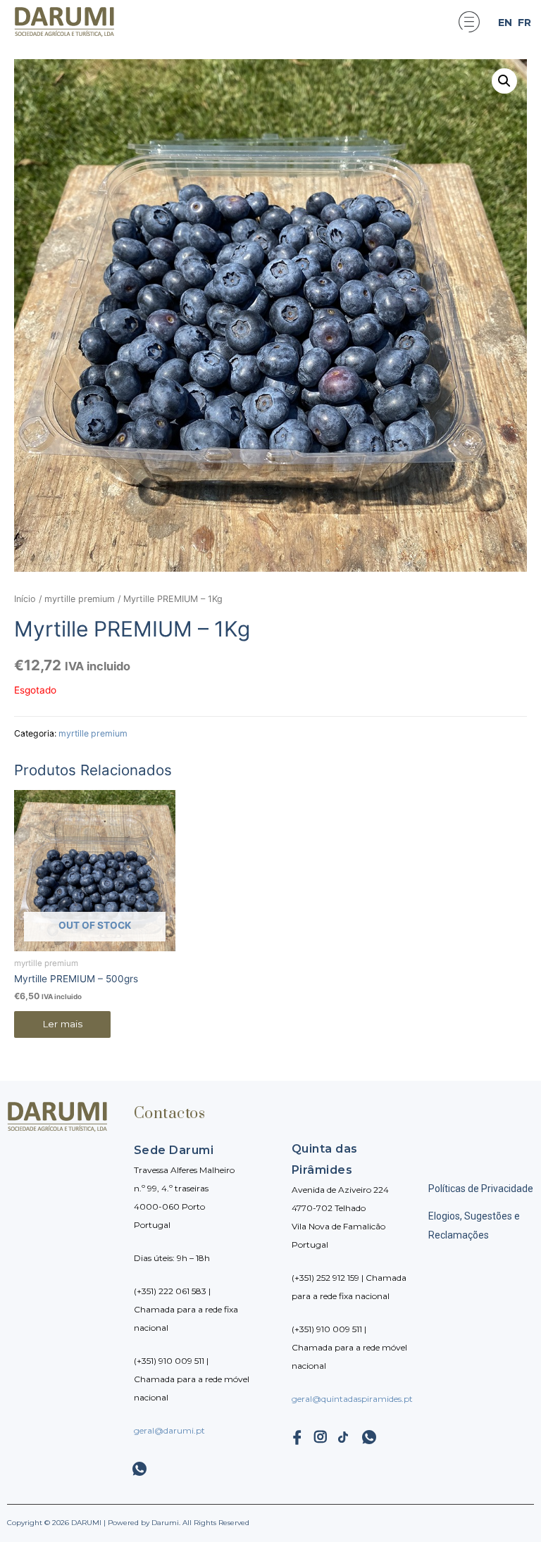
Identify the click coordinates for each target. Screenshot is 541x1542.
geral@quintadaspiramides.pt (352, 1398)
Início (25, 599)
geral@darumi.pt (169, 1430)
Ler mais (62, 1023)
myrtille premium (79, 599)
